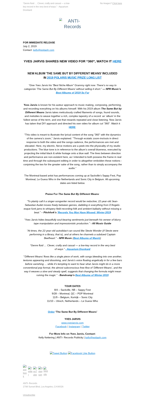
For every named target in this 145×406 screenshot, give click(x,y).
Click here (117, 3)
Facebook (61, 326)
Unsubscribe (29, 395)
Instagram (74, 326)
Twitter (86, 326)
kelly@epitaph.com (43, 50)
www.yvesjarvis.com (72, 322)
